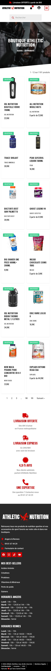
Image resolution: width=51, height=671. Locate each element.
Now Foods (8, 380)
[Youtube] (19, 554)
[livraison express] (25, 438)
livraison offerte (25, 421)
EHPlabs (32, 374)
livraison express (25, 443)
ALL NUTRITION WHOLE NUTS (36, 105)
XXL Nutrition (9, 114)
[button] (46, 8)
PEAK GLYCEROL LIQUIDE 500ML (37, 159)
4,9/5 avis (25, 465)
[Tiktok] (14, 554)
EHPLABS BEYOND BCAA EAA (37, 368)
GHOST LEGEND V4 (38, 208)
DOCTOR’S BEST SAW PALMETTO (11, 210)
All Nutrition (34, 111)
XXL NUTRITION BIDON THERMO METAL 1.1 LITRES (11, 316)
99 (32, 398)
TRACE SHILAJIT (11, 157)
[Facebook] (3, 554)
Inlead (32, 270)
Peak (31, 165)
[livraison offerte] (25, 416)
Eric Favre (33, 320)
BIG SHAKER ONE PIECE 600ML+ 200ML (11, 262)
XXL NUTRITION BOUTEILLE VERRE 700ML (12, 107)
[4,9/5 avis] (25, 460)
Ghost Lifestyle (35, 213)
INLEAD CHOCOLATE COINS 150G (38, 262)
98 (26, 398)
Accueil (20, 50)
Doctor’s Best (9, 216)
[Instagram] (9, 554)
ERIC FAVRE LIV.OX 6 (38, 315)
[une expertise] (25, 482)
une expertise (25, 487)
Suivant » (41, 398)
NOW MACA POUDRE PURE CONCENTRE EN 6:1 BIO (12, 371)
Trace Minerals (9, 162)
